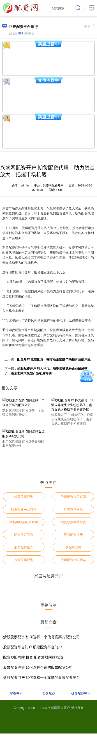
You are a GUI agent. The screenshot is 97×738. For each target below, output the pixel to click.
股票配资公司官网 (73, 496)
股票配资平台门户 (23, 509)
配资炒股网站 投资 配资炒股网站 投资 (33, 657)
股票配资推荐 (23, 547)
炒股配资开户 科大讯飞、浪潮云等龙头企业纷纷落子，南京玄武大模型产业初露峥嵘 (46, 370)
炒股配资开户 (80, 693)
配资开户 (16, 693)
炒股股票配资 (23, 496)
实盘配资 (48, 693)
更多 (87, 26)
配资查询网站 (73, 509)
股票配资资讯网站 (73, 559)
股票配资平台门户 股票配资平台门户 (32, 646)
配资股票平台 (23, 534)
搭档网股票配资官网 (23, 522)
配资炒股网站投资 (73, 522)
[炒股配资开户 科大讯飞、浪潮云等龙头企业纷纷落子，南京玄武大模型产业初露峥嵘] (72, 404)
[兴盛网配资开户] (20, 7)
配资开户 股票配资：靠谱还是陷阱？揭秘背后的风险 (54, 359)
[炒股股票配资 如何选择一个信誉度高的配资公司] (23, 402)
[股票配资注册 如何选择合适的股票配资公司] (23, 433)
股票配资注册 (73, 534)
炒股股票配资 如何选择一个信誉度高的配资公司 (41, 636)
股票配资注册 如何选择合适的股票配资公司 (38, 667)
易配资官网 (73, 547)
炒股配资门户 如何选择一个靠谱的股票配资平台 (41, 677)
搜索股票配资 (23, 559)
